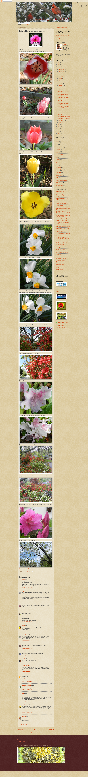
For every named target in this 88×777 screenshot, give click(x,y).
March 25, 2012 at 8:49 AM (27, 655)
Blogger (49, 768)
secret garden (28, 572)
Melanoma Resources (60, 191)
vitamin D (58, 183)
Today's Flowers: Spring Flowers (64, 116)
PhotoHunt (58, 174)
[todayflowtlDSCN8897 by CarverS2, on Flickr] (35, 187)
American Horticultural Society (62, 252)
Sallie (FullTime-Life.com (27, 665)
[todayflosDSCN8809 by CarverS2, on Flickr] (35, 289)
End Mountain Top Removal (61, 242)
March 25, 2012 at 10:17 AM (27, 671)
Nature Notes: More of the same (64, 99)
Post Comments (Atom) (27, 732)
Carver (65, 44)
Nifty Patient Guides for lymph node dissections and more (63, 216)
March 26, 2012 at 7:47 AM (27, 712)
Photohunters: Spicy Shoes (63, 97)
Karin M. (23, 625)
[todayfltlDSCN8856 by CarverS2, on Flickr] (35, 219)
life (56, 162)
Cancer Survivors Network (61, 211)
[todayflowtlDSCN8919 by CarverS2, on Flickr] (35, 256)
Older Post (51, 729)
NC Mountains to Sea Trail (61, 258)
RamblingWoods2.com (26, 685)
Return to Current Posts (60, 327)
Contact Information (60, 38)
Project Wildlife (59, 247)
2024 (59, 62)
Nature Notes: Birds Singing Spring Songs (63, 107)
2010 (59, 126)
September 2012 (62, 74)
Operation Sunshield (60, 229)
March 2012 (61, 85)
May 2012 (60, 82)
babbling (57, 142)
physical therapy (59, 175)
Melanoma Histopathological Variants (63, 226)
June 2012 (61, 80)
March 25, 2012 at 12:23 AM (27, 621)
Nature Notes (58, 167)
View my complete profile (61, 56)
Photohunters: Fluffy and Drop (64, 118)
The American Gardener (60, 249)
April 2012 (61, 83)
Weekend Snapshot (60, 269)
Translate (26, 24)
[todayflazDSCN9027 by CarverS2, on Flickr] (35, 473)
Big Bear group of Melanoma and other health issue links (62, 196)
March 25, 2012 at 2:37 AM (27, 631)
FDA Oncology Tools (60, 225)
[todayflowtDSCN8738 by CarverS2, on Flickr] (35, 84)
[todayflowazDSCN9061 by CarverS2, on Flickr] (35, 538)
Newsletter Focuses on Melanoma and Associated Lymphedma (62, 241)
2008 (59, 129)
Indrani (23, 658)
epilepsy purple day (59, 154)
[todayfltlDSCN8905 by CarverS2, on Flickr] (35, 115)
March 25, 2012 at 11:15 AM (27, 681)
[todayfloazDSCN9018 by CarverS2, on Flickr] (35, 502)
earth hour (58, 151)
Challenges (58, 149)
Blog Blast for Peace (60, 266)
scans (57, 177)
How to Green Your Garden (61, 246)
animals (57, 141)
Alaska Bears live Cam (60, 260)
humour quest (58, 160)
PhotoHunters (58, 267)
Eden (23, 693)
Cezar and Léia (25, 643)
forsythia (23, 678)
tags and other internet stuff (61, 180)
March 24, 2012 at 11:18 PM (27, 614)
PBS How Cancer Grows (60, 231)
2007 (59, 131)
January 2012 (61, 122)
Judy (23, 591)
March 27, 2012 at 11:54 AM (27, 721)
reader (57, 291)
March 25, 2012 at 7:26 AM (27, 648)
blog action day (59, 146)
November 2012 (62, 71)
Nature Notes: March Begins (63, 114)
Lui (22, 603)
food (57, 157)
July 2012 (60, 78)
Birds (57, 144)
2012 (59, 68)
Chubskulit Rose (25, 674)
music (57, 165)
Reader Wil (24, 716)
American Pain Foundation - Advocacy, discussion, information (62, 238)
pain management (59, 169)
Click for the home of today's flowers (27, 568)
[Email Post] (33, 571)
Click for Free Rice (59, 206)
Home (35, 729)
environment (58, 152)
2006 (59, 133)
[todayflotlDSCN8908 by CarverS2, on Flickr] (35, 150)
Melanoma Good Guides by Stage (62, 228)
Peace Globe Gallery (60, 205)
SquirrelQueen (25, 634)
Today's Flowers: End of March (64, 87)
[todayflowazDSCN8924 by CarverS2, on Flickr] (35, 379)
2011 (59, 124)
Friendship (58, 159)
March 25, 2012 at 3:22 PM (27, 689)
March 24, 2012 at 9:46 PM (27, 600)
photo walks (58, 172)
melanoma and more (60, 164)
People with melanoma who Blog (62, 203)
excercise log (58, 155)
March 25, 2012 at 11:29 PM (27, 701)
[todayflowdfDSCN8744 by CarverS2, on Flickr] (35, 322)
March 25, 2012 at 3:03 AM (27, 640)
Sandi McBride (25, 704)
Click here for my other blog (61, 27)
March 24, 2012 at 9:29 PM (27, 587)
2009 (59, 128)
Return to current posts (21, 739)
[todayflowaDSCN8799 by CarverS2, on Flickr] (35, 414)
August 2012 (61, 76)
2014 (59, 64)
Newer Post (21, 729)
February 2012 (61, 120)
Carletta (23, 579)
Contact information (60, 325)
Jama (23, 611)
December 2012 (62, 69)
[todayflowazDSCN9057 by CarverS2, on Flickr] (35, 351)
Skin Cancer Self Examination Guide (63, 35)
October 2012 (61, 73)
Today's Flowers (35, 572)
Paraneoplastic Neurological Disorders (63, 233)
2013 (59, 66)
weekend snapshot (59, 185)
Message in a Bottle (60, 264)
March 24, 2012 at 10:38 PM (27, 608)
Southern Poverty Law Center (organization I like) (61, 262)
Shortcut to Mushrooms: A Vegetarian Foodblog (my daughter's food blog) (63, 256)
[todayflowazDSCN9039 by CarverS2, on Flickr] (35, 443)
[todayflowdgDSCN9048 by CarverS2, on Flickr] (35, 567)
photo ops (24, 572)
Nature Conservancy (60, 244)
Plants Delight (58, 254)
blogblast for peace (59, 147)
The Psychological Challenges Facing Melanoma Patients (63, 219)
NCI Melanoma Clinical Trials (61, 220)
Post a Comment (24, 724)
